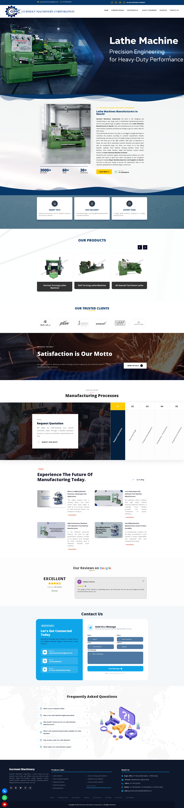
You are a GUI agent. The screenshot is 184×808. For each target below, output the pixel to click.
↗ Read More (71, 515)
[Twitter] (20, 788)
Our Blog (163, 10)
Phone (119, 635)
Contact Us (174, 10)
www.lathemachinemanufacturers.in (98, 788)
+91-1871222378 (135, 783)
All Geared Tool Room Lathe (55, 285)
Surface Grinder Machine (95, 782)
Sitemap (86, 797)
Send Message (114, 669)
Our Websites (130, 797)
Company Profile (117, 10)
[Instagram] (30, 788)
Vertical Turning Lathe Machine (97, 776)
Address (119, 642)
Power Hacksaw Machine (61, 779)
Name (89, 635)
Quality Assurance (149, 10)
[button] (14, 56)
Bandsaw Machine (58, 782)
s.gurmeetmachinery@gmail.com (48, 2)
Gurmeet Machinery (22, 769)
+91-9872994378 (66, 2)
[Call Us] (4, 791)
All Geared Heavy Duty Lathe (92, 285)
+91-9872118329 (157, 787)
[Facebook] (11, 788)
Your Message (91, 650)
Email (89, 642)
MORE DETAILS (133, 365)
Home (106, 10)
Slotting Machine (58, 788)
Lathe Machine (57, 776)
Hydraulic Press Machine (95, 779)
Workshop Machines (59, 785)
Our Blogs (108, 797)
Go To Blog (138, 480)
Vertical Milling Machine (129, 285)
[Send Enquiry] (4, 804)
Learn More (103, 172)
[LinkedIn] (16, 788)
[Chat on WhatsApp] (4, 797)
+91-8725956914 (146, 787)
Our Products (132, 10)
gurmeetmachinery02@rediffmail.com (140, 791)
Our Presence (97, 797)
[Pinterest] (25, 788)
